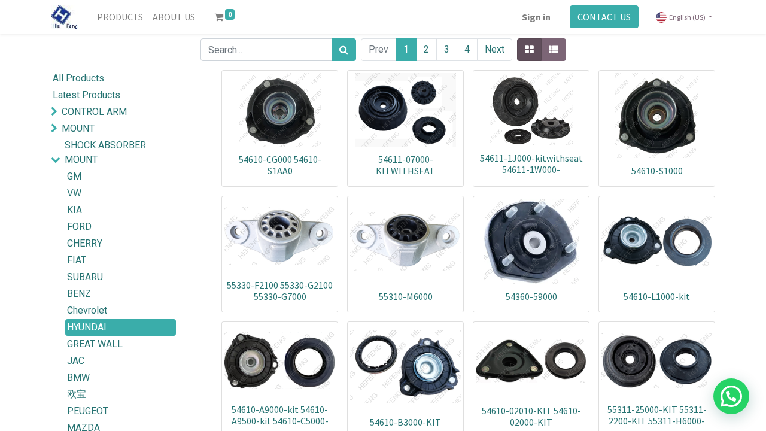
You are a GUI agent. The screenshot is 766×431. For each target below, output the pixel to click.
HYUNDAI (87, 327)
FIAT (76, 260)
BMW (78, 377)
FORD (79, 226)
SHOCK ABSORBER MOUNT (105, 152)
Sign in (536, 17)
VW (74, 193)
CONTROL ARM (94, 111)
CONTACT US (604, 17)
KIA (74, 210)
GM (74, 176)
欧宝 (76, 394)
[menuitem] (120, 17)
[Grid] (529, 49)
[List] (553, 49)
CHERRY (84, 243)
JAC (75, 360)
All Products (78, 78)
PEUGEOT (87, 411)
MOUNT (78, 128)
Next (494, 49)
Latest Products (86, 95)
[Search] (344, 49)
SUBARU (85, 277)
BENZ (79, 293)
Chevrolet (87, 310)
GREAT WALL (95, 344)
